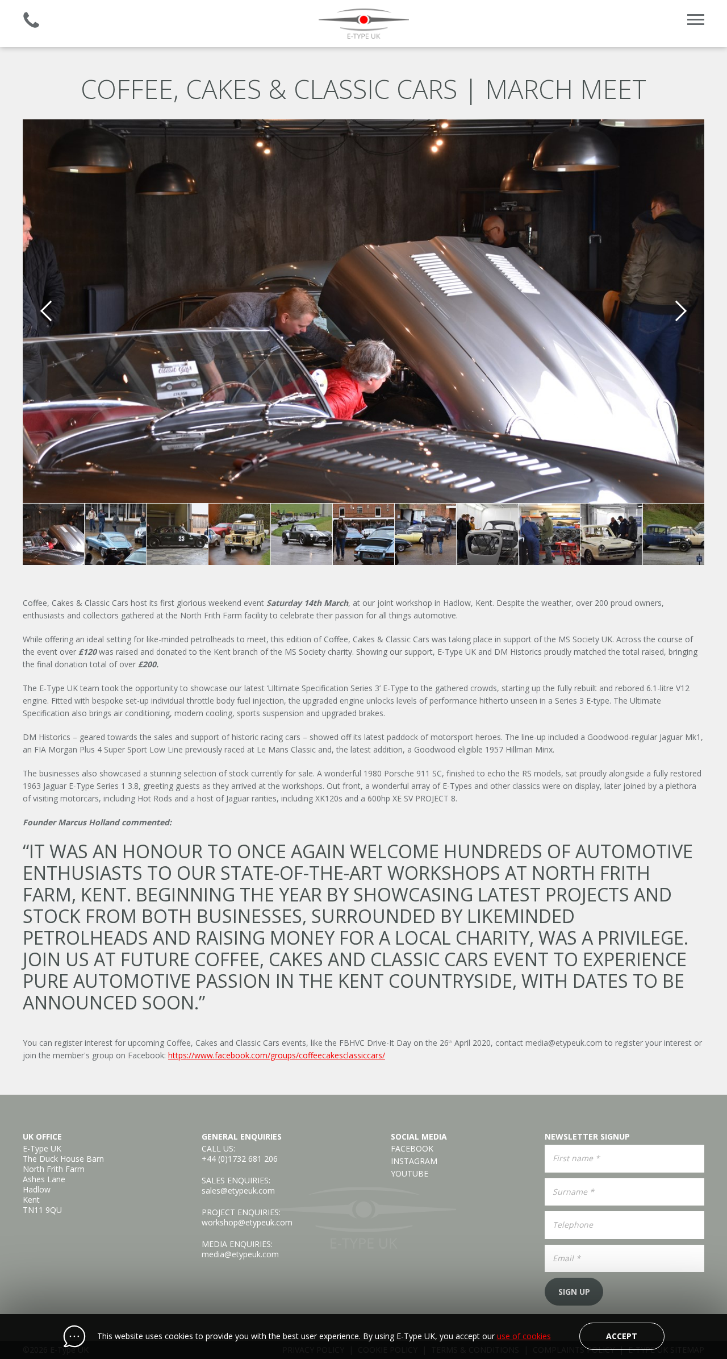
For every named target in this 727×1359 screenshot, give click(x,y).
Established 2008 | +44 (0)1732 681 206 (31, 19)
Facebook (412, 1149)
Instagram (414, 1161)
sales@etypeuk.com (238, 1190)
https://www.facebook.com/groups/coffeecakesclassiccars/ (276, 1055)
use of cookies (524, 1336)
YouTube (409, 1174)
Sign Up (574, 1291)
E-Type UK (363, 24)
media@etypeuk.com (564, 1042)
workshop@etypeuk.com (247, 1222)
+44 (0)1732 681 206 (240, 1158)
